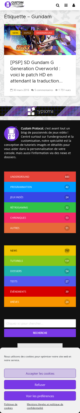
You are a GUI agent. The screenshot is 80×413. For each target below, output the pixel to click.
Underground (44, 32)
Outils (27, 32)
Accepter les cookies (40, 373)
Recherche (40, 333)
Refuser (40, 385)
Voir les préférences (40, 396)
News (15, 32)
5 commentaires (43, 90)
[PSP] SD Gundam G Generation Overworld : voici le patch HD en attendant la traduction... (36, 72)
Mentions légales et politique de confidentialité (45, 406)
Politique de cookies (10, 406)
